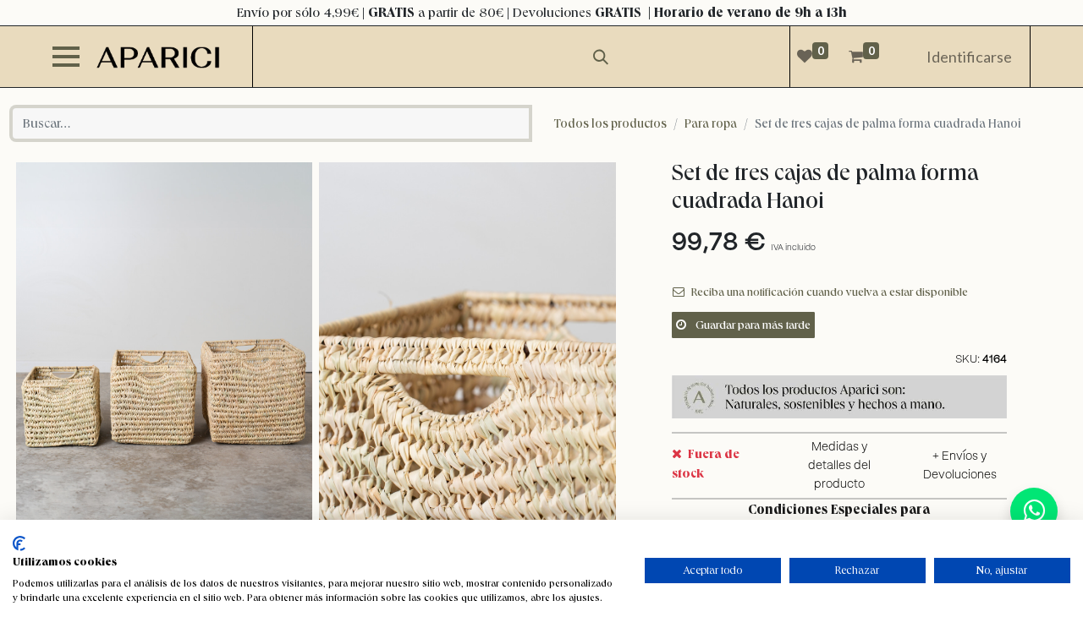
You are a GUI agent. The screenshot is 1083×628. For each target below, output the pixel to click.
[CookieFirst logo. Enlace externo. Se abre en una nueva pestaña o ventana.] (19, 543)
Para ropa (710, 123)
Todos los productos (610, 123)
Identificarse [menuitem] (969, 56)
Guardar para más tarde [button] (752, 324)
